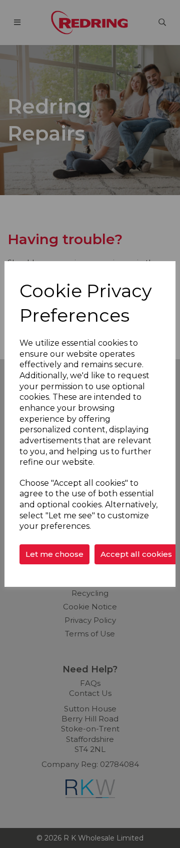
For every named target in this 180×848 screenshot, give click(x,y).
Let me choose (55, 554)
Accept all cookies (136, 554)
